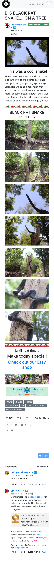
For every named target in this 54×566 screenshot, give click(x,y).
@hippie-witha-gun (21, 472)
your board (37, 531)
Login (31, 4)
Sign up (40, 4)
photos (28, 402)
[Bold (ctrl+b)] (7, 425)
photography (12, 406)
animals (18, 402)
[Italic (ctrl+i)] (12, 425)
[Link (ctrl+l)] (7, 430)
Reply (44, 455)
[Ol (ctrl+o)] (26, 425)
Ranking (38, 535)
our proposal (20, 547)
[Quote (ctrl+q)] (22, 425)
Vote (44, 545)
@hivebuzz (17, 490)
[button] (48, 4)
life (22, 406)
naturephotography (15, 409)
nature (9, 402)
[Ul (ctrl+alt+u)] (31, 425)
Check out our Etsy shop (27, 365)
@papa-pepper (35, 496)
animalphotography (36, 406)
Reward (43, 466)
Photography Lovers (38, 24)
